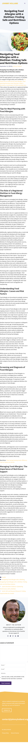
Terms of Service (15, 733)
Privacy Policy (5, 733)
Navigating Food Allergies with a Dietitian (13, 579)
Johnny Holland (10, 3)
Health (4, 577)
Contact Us (7, 710)
